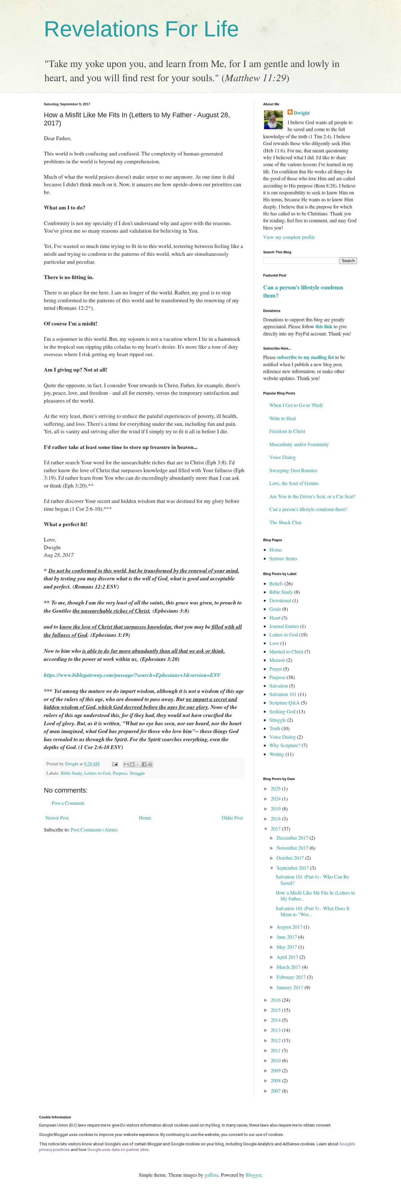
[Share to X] (138, 764)
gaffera (211, 1174)
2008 (276, 1080)
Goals (275, 608)
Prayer (275, 668)
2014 (276, 1019)
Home (145, 817)
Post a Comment (68, 803)
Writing (276, 754)
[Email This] (126, 764)
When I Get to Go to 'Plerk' (296, 405)
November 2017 (293, 847)
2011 (276, 1050)
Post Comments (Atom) (94, 829)
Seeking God (282, 711)
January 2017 (291, 987)
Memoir (277, 660)
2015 (276, 1009)
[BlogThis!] (132, 764)
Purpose (120, 773)
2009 (276, 1070)
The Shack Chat (285, 522)
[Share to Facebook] (144, 764)
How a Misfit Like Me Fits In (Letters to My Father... (315, 895)
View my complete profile (289, 237)
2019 (276, 808)
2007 (276, 1090)
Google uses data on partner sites (118, 1149)
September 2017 (293, 867)
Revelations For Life (141, 29)
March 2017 (289, 967)
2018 (276, 818)
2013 (276, 1030)
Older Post (232, 817)
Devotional (280, 600)
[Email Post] (114, 764)
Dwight (302, 112)
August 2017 (290, 926)
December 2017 (293, 837)
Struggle (137, 773)
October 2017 (291, 857)
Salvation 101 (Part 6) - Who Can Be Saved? (312, 879)
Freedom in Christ (287, 431)
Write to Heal (282, 418)
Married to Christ (286, 651)
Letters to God (97, 773)
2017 (276, 828)
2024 (276, 798)
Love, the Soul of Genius (294, 483)
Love (274, 643)
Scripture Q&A (284, 702)
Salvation (278, 685)
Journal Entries (284, 626)
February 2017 (292, 977)
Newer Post (57, 817)
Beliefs (276, 583)
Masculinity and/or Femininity (299, 444)
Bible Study (71, 773)
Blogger (253, 1174)
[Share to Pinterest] (150, 764)
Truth (274, 728)
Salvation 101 (283, 694)
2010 (276, 1060)
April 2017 (288, 956)
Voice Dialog (282, 457)
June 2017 (287, 936)
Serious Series (283, 558)
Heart (274, 617)
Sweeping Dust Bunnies (293, 470)
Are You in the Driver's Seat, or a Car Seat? (312, 496)
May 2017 (287, 946)
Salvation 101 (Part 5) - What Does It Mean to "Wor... (312, 911)
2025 (276, 788)
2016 (276, 999)
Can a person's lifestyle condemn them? (303, 291)
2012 (276, 1040)
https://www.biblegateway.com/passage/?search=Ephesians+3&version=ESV (132, 675)
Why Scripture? (284, 745)
